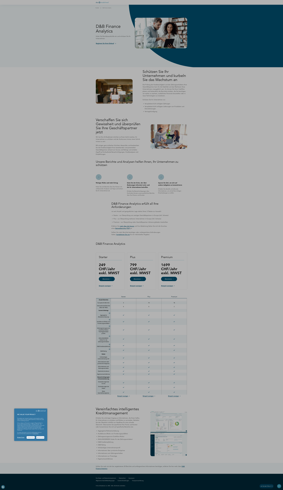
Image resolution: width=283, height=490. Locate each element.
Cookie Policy (35, 433)
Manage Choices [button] (20, 437)
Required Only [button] (31, 437)
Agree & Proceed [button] (40, 437)
